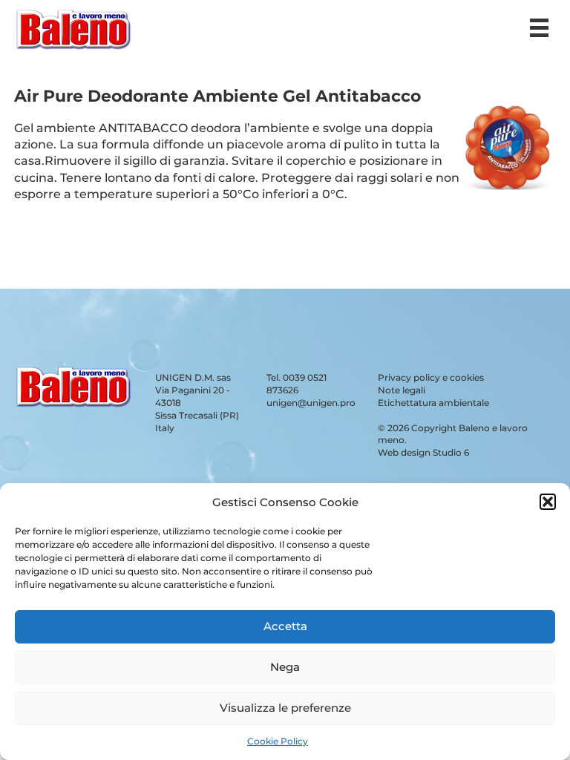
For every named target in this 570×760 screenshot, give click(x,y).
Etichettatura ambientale (433, 402)
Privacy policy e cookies (431, 377)
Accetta (285, 626)
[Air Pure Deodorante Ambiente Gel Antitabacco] (507, 193)
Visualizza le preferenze (285, 708)
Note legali (401, 390)
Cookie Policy (277, 741)
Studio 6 (451, 452)
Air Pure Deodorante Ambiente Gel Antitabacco (217, 96)
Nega (285, 667)
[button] (547, 501)
